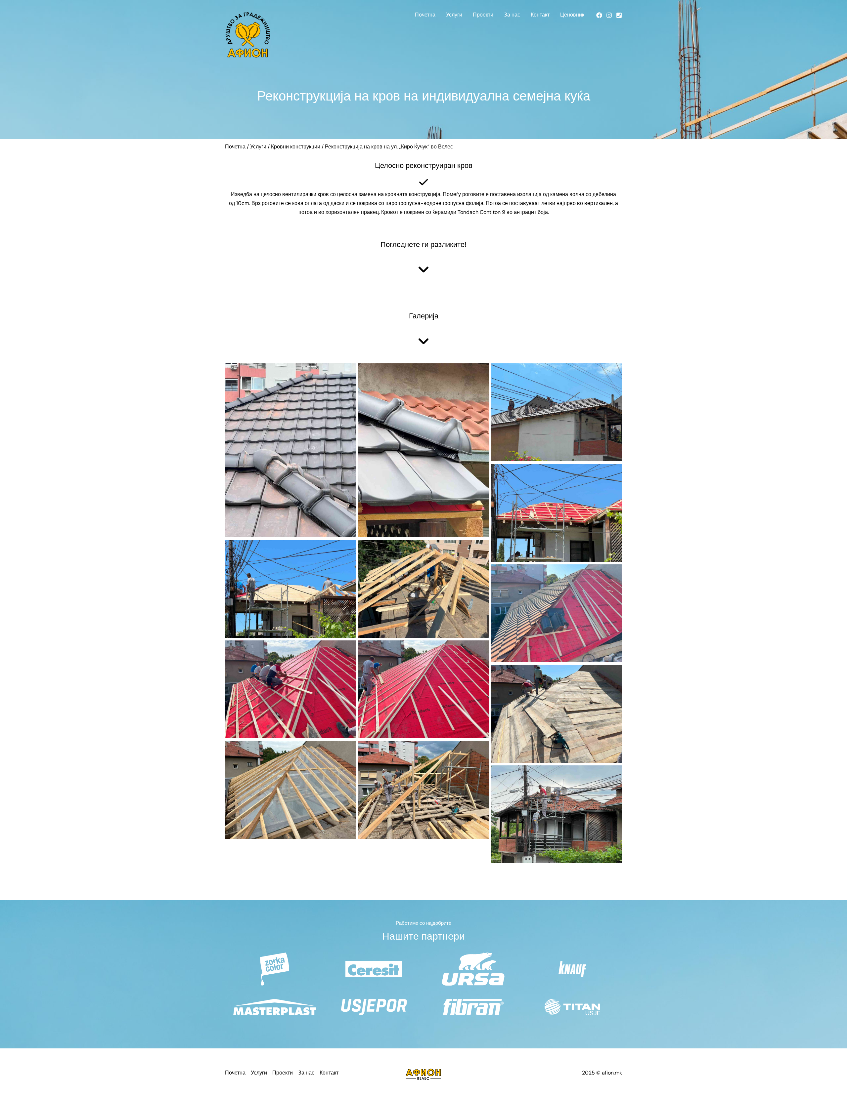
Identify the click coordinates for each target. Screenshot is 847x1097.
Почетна (425, 14)
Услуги (454, 14)
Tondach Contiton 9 (481, 212)
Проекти (483, 14)
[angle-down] (423, 269)
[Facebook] (599, 15)
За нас (512, 14)
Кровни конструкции (295, 146)
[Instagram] (609, 15)
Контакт (540, 14)
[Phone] (619, 15)
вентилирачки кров (305, 194)
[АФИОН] (248, 34)
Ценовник (572, 14)
